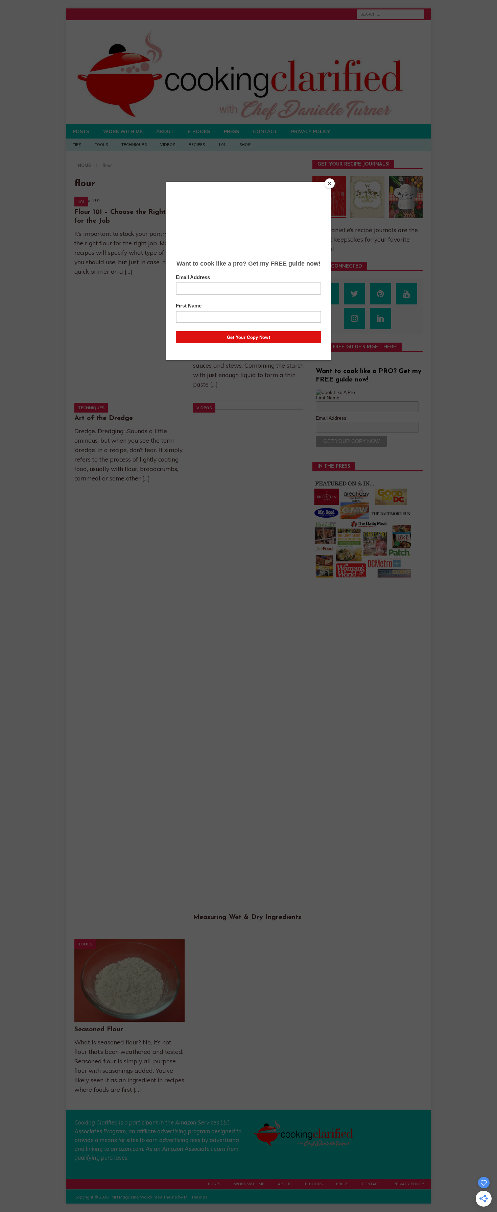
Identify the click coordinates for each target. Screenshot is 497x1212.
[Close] (330, 183)
